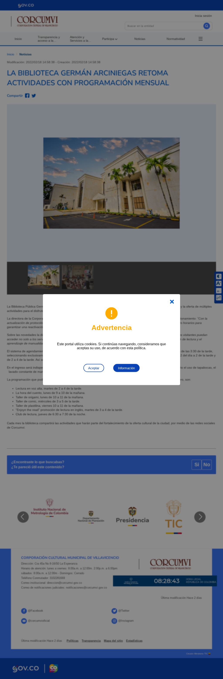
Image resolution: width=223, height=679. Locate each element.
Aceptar (93, 368)
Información (126, 368)
